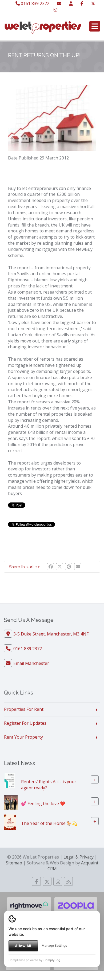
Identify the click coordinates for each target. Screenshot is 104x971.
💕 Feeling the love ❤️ (43, 803)
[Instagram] (55, 10)
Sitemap (14, 863)
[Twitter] (93, 3)
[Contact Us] (71, 3)
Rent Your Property (23, 737)
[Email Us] (59, 3)
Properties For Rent (23, 709)
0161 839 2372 (34, 3)
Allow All (23, 945)
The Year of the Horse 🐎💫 (49, 823)
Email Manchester (31, 663)
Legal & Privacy (78, 857)
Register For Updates (25, 723)
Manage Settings (54, 945)
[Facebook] (82, 3)
